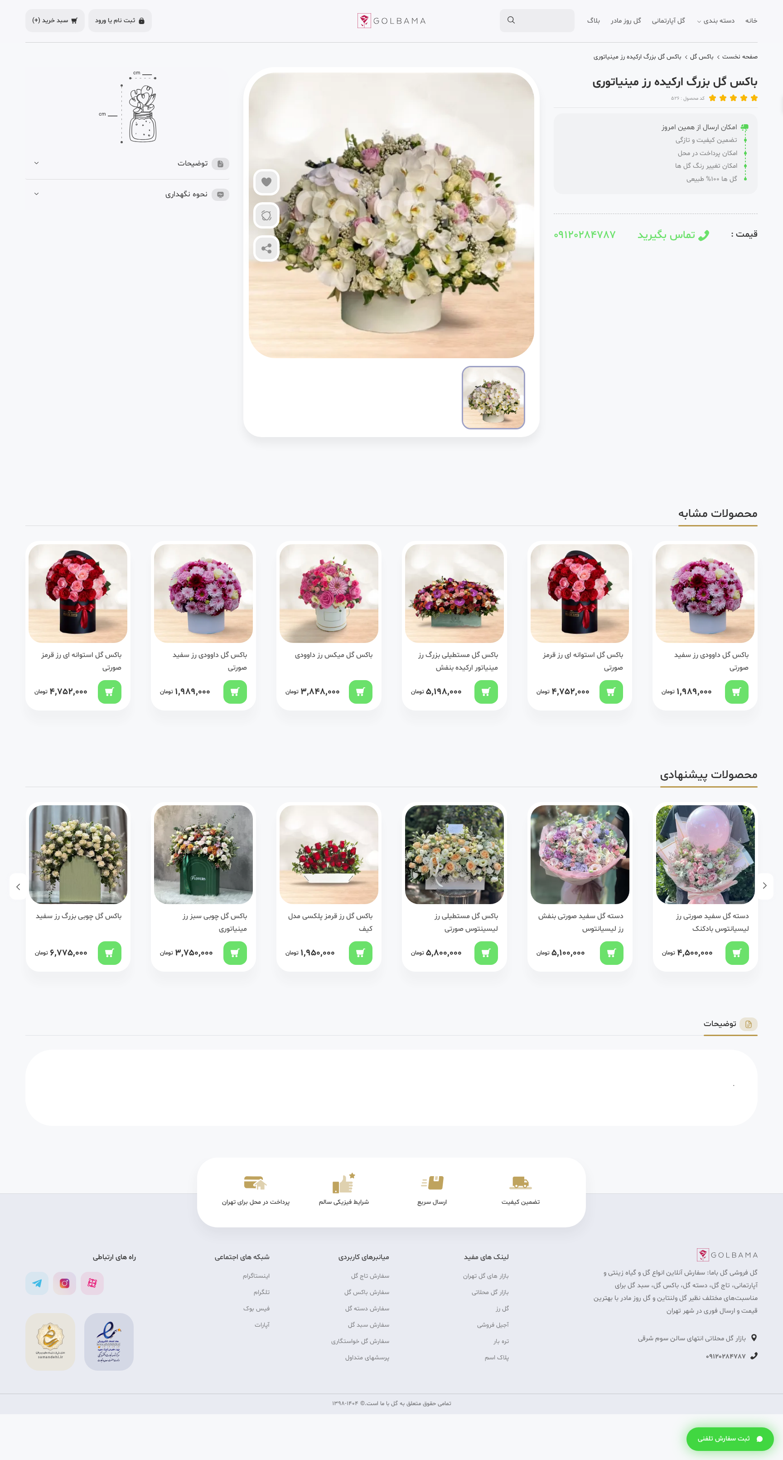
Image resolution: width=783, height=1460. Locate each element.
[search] (511, 20)
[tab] (131, 164)
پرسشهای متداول (367, 1357)
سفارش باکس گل (366, 1292)
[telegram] (36, 1283)
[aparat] (92, 1283)
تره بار (501, 1341)
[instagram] (64, 1283)
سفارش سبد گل (368, 1325)
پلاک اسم (497, 1357)
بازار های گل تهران (486, 1276)
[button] (131, 164)
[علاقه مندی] (266, 182)
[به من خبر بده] (266, 215)
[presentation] (764, 886)
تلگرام (262, 1292)
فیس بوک (256, 1308)
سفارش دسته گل (367, 1308)
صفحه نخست (740, 57)
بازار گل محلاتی (490, 1292)
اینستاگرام (256, 1276)
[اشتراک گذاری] (266, 248)
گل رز (502, 1308)
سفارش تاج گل (370, 1276)
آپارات (262, 1325)
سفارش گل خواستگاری (360, 1341)
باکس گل (702, 57)
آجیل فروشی (493, 1325)
